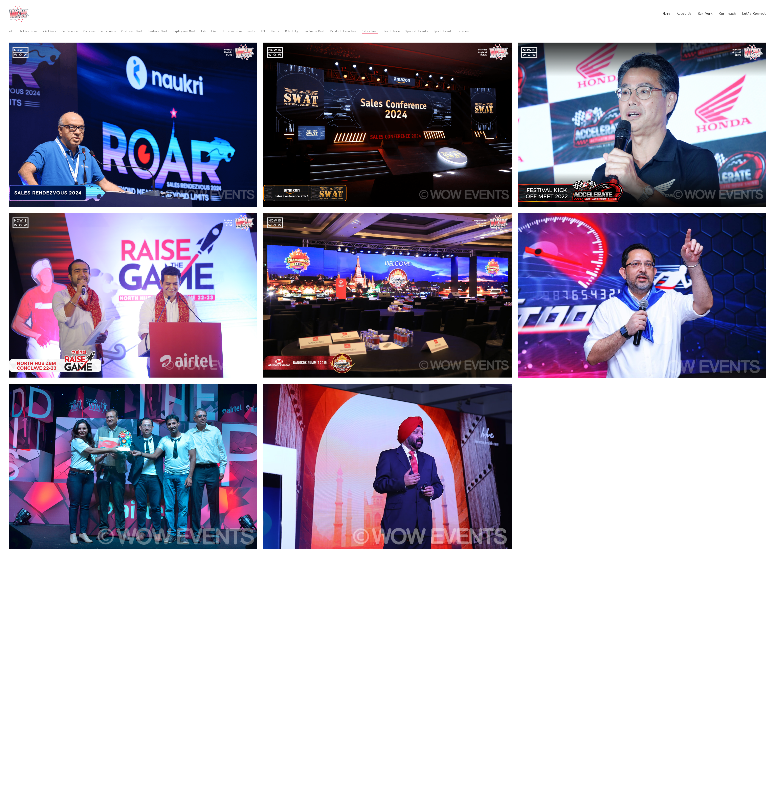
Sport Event (442, 31)
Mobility (291, 31)
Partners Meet (314, 31)
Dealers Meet (157, 31)
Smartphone (392, 31)
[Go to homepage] (19, 13)
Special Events (416, 31)
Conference (70, 31)
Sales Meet (370, 31)
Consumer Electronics (99, 31)
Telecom (462, 31)
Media (275, 31)
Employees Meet (184, 31)
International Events (239, 31)
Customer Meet (131, 31)
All (11, 31)
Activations (28, 31)
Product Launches (343, 31)
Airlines (49, 31)
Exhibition (209, 31)
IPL (263, 31)
